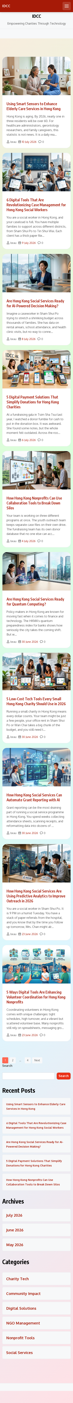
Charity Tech (17, 1278)
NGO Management (23, 1323)
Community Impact (23, 1293)
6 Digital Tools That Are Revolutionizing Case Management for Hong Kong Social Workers (36, 204)
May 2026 (14, 1244)
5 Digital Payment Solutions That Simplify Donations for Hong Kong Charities (33, 402)
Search (7, 1066)
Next (37, 1060)
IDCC (6, 6)
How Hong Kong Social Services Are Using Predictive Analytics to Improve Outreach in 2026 (36, 896)
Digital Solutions (21, 1308)
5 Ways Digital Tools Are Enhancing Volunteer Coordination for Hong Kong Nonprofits (36, 997)
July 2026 (14, 1215)
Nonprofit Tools (20, 1337)
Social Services (19, 1352)
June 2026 (14, 1229)
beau (13, 141)
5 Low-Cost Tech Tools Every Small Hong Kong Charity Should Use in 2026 (36, 701)
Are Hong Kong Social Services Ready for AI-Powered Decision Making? (35, 303)
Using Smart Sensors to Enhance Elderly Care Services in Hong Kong (34, 106)
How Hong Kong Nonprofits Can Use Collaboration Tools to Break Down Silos (34, 503)
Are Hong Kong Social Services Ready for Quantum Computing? (35, 601)
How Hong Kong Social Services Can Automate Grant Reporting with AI (34, 797)
